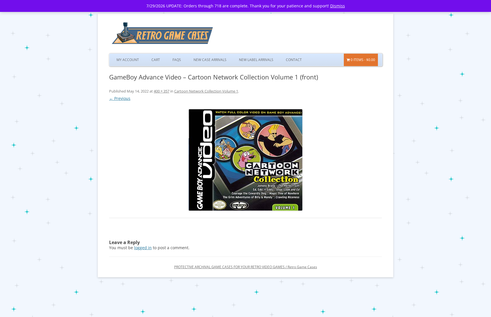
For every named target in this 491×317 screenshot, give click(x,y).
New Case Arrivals (210, 59)
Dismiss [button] (337, 6)
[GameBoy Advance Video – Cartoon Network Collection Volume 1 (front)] (245, 160)
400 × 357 (161, 91)
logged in (143, 247)
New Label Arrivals (256, 59)
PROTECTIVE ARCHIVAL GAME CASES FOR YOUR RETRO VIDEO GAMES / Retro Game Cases (245, 266)
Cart (155, 59)
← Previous (119, 98)
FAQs (176, 59)
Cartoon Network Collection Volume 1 (206, 91)
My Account (127, 59)
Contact (294, 59)
